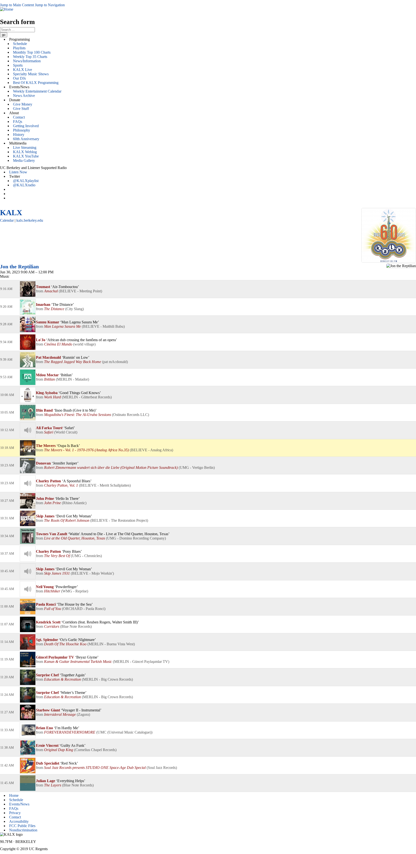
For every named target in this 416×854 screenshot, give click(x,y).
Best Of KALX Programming (35, 83)
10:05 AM (7, 412)
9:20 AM (6, 306)
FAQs (17, 121)
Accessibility (19, 821)
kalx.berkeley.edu (29, 220)
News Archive (24, 96)
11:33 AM (7, 730)
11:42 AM (7, 765)
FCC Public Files (22, 826)
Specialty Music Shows (31, 74)
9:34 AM (6, 342)
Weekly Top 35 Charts (30, 57)
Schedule (20, 44)
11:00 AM (7, 606)
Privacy (15, 813)
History (18, 134)
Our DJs (19, 78)
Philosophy (21, 130)
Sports (18, 65)
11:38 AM (7, 747)
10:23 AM (7, 465)
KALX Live (22, 70)
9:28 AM (6, 324)
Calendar (7, 220)
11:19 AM (7, 659)
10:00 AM (7, 395)
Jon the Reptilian (19, 267)
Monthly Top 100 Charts (32, 52)
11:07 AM (7, 624)
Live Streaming (24, 147)
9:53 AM (6, 377)
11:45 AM (7, 783)
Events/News (19, 804)
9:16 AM (6, 289)
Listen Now (18, 172)
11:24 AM (7, 695)
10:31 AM (7, 518)
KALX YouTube (26, 156)
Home (14, 795)
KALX (11, 212)
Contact (19, 117)
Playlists (19, 48)
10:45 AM (7, 571)
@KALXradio (24, 185)
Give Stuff (21, 109)
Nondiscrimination (23, 830)
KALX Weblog (25, 152)
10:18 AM (7, 448)
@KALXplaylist (26, 181)
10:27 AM (7, 500)
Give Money (22, 104)
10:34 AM (7, 536)
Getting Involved (26, 126)
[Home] (6, 9)
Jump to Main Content (17, 5)
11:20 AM (7, 677)
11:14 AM (7, 642)
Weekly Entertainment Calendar (37, 91)
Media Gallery (24, 160)
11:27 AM (7, 712)
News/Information (27, 61)
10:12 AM (7, 430)
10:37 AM (7, 553)
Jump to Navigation (50, 5)
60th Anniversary (26, 139)
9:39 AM (6, 359)
